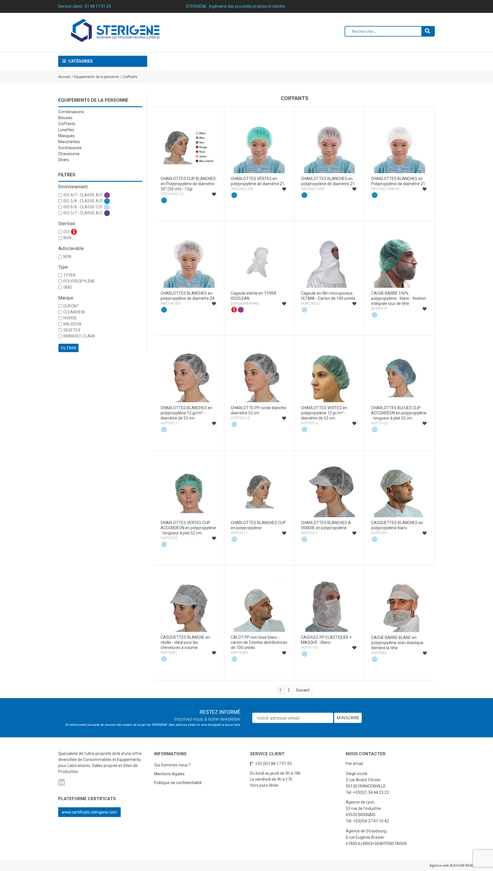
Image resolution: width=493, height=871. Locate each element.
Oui (66, 231)
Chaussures (69, 153)
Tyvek (69, 275)
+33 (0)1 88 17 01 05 (273, 763)
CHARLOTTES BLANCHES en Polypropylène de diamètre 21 (398, 181)
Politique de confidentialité (178, 782)
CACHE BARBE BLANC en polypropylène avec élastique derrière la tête (397, 642)
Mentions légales (169, 774)
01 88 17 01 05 (98, 6)
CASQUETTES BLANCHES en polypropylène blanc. (397, 525)
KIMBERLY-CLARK (79, 336)
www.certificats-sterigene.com (89, 812)
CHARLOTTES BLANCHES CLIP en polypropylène (258, 525)
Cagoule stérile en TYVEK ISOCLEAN (253, 296)
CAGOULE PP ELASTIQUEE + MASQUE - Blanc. (326, 640)
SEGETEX (71, 330)
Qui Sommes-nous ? (172, 765)
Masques (66, 135)
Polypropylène (79, 281)
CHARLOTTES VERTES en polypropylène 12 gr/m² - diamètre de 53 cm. (324, 412)
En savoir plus (189, 211)
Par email (354, 763)
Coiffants (130, 77)
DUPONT (71, 306)
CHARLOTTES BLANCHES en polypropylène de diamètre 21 (328, 181)
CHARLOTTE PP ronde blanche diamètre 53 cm (258, 410)
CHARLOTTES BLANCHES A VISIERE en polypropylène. (326, 525)
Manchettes (69, 141)
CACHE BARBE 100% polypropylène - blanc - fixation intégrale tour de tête (398, 298)
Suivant (303, 690)
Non (67, 237)
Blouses (65, 117)
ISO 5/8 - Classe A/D (83, 201)
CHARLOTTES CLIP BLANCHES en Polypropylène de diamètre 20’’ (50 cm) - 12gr (188, 183)
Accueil (64, 77)
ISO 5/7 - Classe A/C (83, 213)
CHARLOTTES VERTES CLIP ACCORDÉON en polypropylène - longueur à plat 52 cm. (188, 527)
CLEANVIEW (74, 312)
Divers (63, 159)
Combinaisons (71, 111)
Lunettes (66, 129)
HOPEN (69, 318)
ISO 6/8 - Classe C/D (82, 207)
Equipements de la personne (96, 77)
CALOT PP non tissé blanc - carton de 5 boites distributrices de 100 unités (259, 642)
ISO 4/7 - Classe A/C (83, 195)
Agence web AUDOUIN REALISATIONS (458, 866)
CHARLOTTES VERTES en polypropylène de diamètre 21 (257, 181)
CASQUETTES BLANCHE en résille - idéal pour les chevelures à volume (185, 642)
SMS (67, 287)
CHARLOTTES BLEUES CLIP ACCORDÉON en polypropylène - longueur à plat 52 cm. (399, 412)
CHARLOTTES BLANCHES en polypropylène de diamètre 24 (187, 296)
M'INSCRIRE (348, 717)
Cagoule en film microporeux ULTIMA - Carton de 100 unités (328, 296)
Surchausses (70, 147)
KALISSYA (72, 324)
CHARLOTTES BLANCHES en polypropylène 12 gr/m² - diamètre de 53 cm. (186, 412)
